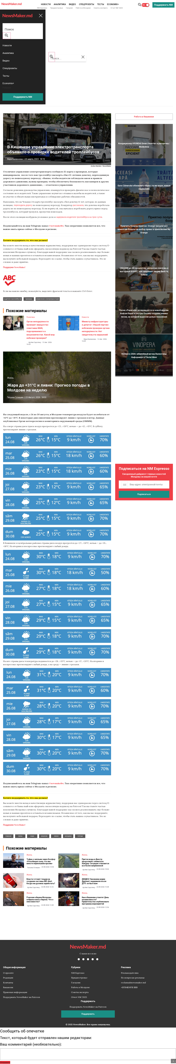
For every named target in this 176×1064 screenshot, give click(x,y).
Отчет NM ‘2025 (117, 8)
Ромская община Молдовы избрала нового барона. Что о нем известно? (40, 899)
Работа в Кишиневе (144, 116)
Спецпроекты (86, 4)
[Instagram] (88, 959)
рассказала (78, 205)
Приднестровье (56, 8)
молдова (68, 836)
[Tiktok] (93, 959)
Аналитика (60, 4)
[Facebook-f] (79, 959)
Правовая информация (15, 992)
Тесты (100, 4)
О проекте (8, 973)
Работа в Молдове (83, 8)
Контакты (8, 982)
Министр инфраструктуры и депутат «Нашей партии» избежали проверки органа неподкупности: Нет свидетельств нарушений (96, 328)
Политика (31, 317)
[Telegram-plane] (97, 959)
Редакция (8, 977)
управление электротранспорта (47, 299)
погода (80, 836)
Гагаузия (69, 8)
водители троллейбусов (12, 299)
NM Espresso (42, 8)
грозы (20, 836)
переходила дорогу (22, 205)
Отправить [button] (5, 1062)
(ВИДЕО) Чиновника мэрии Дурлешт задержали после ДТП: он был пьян (94, 881)
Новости (46, 4)
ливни (56, 836)
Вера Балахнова (15, 159)
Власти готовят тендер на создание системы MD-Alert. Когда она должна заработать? (41, 881)
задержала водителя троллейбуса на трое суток (79, 217)
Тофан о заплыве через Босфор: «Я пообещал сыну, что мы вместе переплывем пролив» (41, 861)
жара (32, 836)
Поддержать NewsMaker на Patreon (21, 997)
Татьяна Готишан (15, 397)
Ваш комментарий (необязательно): (31, 1044)
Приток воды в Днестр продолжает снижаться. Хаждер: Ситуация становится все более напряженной (95, 862)
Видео (72, 4)
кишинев (44, 836)
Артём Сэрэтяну (34, 342)
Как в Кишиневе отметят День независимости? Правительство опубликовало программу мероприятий (95, 900)
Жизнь (10, 140)
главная (8, 836)
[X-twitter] (83, 959)
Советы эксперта (100, 8)
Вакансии (8, 987)
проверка (28, 299)
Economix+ (113, 4)
